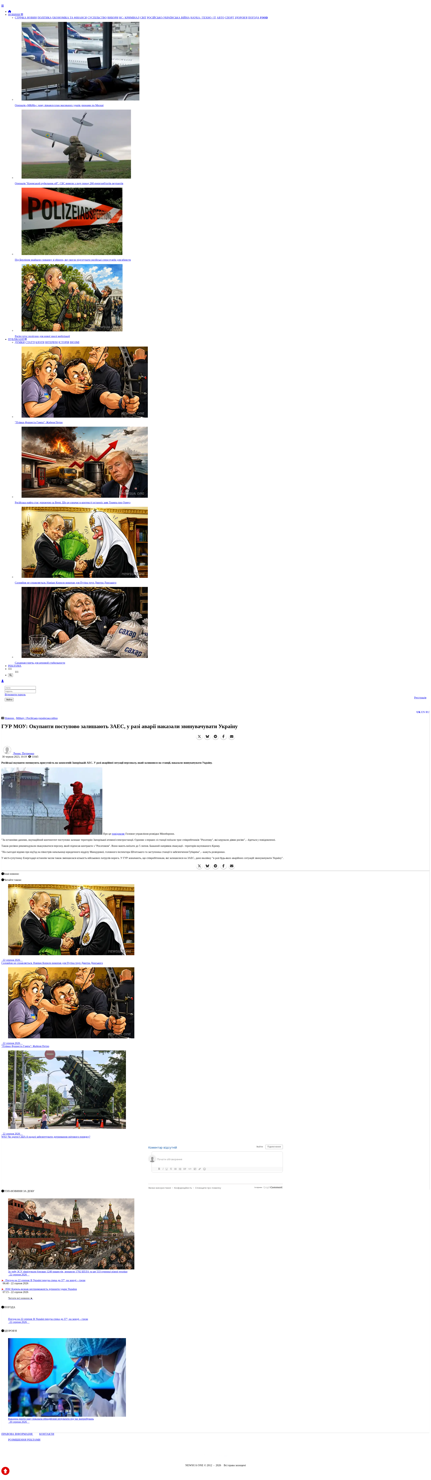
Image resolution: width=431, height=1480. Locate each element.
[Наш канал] (234, 1456)
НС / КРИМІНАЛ (129, 17)
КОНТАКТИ (46, 1434)
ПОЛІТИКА (45, 17)
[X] (199, 736)
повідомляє (118, 833)
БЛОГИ (40, 342)
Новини (10, 718)
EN (423, 712)
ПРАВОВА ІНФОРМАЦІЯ (17, 1434)
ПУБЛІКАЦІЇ (16, 339)
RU (427, 712)
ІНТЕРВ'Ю (51, 342)
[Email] (231, 736)
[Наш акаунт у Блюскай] (198, 1456)
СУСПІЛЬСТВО (97, 17)
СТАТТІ (30, 342)
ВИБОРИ (112, 17)
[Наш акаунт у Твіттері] (189, 1456)
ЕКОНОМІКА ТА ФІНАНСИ (69, 17)
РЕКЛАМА (14, 665)
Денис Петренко (23, 753)
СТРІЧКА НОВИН (26, 17)
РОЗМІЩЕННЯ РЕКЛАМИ (24, 1439)
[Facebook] (223, 736)
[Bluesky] (207, 736)
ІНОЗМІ (74, 342)
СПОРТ (229, 17)
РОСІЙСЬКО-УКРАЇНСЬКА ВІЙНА (168, 17)
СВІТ (143, 17)
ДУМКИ (20, 342)
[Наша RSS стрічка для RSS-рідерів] (242, 1456)
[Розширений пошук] (10, 675)
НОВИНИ (14, 14)
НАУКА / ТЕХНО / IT (203, 17)
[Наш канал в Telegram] (213, 1456)
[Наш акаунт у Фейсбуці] (206, 1456)
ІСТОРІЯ (64, 342)
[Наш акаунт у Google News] (223, 1456)
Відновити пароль (15, 694)
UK (419, 712)
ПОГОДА (253, 17)
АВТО (220, 17)
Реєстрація (420, 697)
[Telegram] (215, 736)
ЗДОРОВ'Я (241, 17)
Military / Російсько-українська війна (37, 718)
